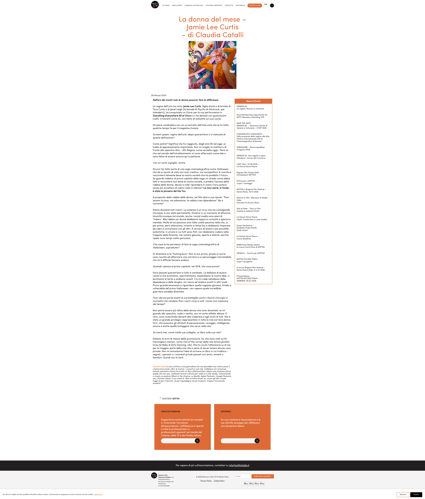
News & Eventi (177, 5)
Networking (240, 5)
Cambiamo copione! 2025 (194, 5)
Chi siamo (166, 5)
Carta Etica (229, 5)
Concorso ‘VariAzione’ (213, 5)
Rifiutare (403, 494)
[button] (180, 440)
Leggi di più (98, 494)
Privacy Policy (206, 481)
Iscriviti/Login (254, 5)
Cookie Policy (219, 481)
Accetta (416, 494)
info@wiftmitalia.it (239, 465)
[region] (212, 494)
